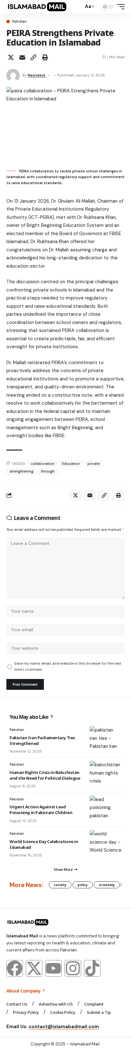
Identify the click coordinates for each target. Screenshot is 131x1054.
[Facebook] (14, 968)
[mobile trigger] (119, 6)
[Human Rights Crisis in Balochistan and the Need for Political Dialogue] (105, 773)
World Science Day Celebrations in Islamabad (44, 844)
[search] (77, 7)
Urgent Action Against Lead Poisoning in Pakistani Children (41, 809)
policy (83, 885)
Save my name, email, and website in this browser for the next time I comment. (67, 666)
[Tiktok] (92, 968)
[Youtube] (53, 968)
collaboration (42, 463)
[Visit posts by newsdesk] (13, 75)
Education (71, 463)
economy (107, 885)
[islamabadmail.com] (37, 7)
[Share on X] (10, 57)
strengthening (21, 471)
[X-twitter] (34, 968)
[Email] (22, 57)
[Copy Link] (33, 57)
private (93, 463)
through (48, 471)
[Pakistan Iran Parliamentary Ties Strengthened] (105, 739)
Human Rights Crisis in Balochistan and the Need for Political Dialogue (45, 775)
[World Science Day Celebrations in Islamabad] (105, 842)
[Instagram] (73, 968)
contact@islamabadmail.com (64, 1026)
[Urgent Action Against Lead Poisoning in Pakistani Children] (105, 808)
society (60, 885)
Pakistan (19, 21)
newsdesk (36, 75)
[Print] (44, 57)
